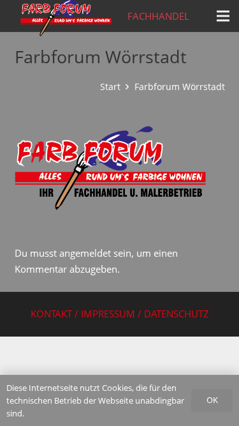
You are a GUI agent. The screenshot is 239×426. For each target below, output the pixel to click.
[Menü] (223, 16)
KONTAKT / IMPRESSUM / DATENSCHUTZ (120, 313)
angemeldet (85, 253)
